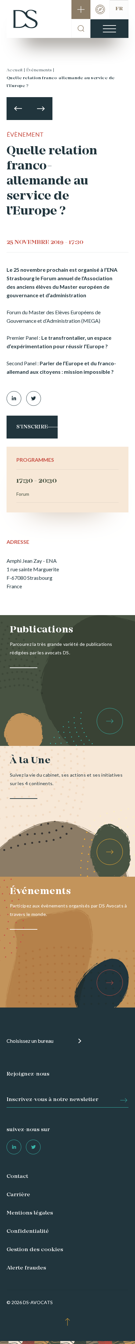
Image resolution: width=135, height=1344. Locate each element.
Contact (17, 1176)
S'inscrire (32, 427)
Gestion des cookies (35, 1250)
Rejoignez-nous (28, 1074)
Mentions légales (30, 1213)
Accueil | (16, 70)
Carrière (18, 1195)
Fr (119, 9)
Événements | (40, 70)
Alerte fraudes (26, 1268)
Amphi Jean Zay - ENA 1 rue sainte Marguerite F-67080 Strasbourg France (33, 573)
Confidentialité (28, 1231)
